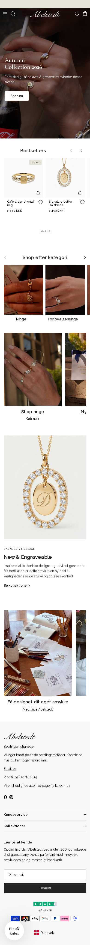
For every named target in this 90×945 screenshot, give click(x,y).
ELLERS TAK (67, 508)
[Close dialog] (86, 447)
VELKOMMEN (67, 496)
